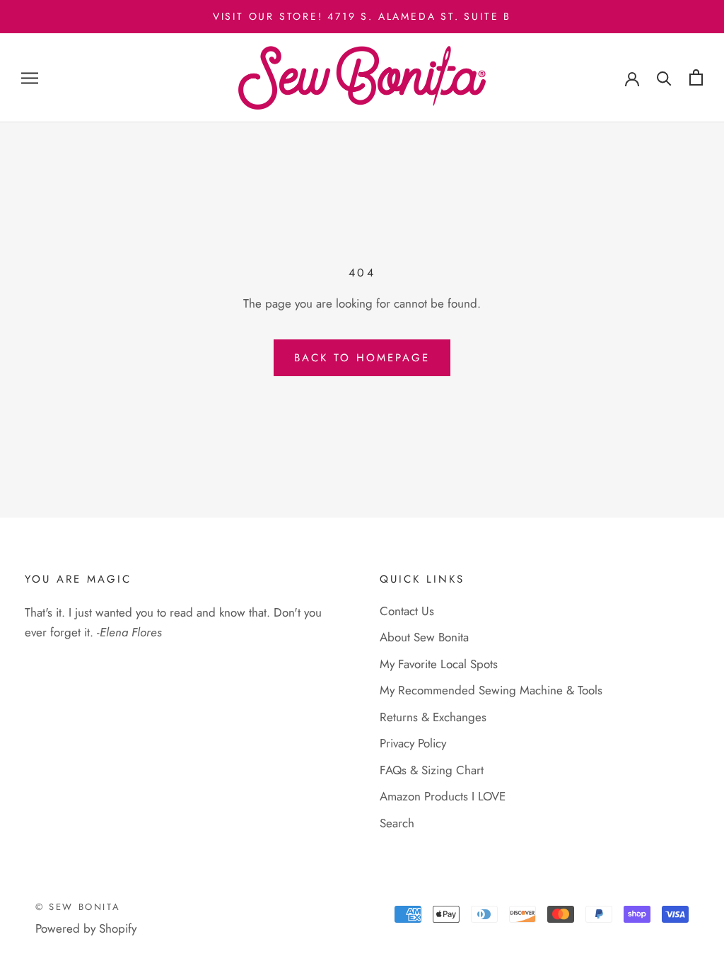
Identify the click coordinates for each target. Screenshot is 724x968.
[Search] (664, 77)
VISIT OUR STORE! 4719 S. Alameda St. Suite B (362, 16)
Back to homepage (362, 358)
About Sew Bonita (424, 637)
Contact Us (407, 610)
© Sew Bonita (77, 907)
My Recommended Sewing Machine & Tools (491, 690)
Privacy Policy (413, 743)
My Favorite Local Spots (439, 663)
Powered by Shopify (85, 928)
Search (397, 823)
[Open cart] (696, 77)
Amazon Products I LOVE (443, 796)
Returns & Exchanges (433, 716)
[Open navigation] (29, 78)
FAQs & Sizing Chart (432, 770)
